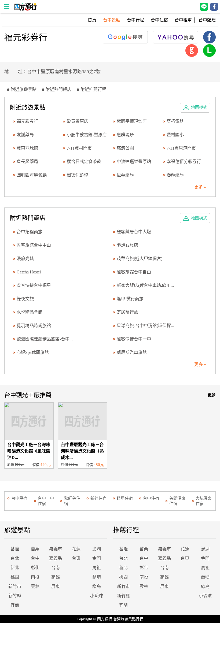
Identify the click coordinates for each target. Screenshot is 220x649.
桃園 (14, 577)
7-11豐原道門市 (181, 148)
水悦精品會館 (29, 312)
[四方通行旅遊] (25, 9)
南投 (35, 577)
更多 (212, 395)
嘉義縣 (55, 558)
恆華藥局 (125, 175)
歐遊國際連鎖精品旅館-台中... (45, 339)
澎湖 (96, 549)
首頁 (92, 20)
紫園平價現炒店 (132, 121)
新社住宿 (98, 498)
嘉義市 (55, 549)
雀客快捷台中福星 (34, 285)
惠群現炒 (125, 134)
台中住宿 (159, 20)
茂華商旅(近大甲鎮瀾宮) (139, 258)
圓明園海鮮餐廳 (32, 175)
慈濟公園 (125, 148)
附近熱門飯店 (58, 89)
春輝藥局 (175, 175)
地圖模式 (199, 107)
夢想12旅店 (127, 245)
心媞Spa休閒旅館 (33, 352)
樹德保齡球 (77, 175)
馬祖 (96, 567)
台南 (55, 567)
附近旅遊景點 (23, 89)
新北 (14, 567)
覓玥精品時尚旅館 (34, 325)
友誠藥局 (25, 134)
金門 (96, 558)
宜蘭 (14, 605)
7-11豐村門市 (79, 148)
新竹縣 (14, 596)
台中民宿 (19, 498)
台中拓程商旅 (29, 231)
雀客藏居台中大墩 (134, 231)
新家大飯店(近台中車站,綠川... (145, 285)
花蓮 (76, 549)
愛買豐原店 (77, 121)
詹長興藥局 (27, 161)
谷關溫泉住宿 (177, 501)
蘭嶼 (96, 577)
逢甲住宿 (125, 498)
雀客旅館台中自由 (134, 272)
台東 (76, 558)
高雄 (55, 577)
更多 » (200, 187)
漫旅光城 (25, 258)
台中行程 (135, 20)
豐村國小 (175, 134)
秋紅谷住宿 (72, 501)
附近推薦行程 (93, 89)
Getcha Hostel (29, 272)
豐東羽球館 (27, 148)
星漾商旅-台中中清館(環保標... (145, 325)
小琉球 (96, 596)
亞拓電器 (175, 121)
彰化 (35, 567)
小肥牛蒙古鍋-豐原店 (87, 134)
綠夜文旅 (25, 298)
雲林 (35, 586)
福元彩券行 (27, 121)
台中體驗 (207, 20)
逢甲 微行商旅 (130, 298)
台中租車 (183, 20)
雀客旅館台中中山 (34, 245)
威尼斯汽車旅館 (132, 352)
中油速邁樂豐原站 (134, 161)
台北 (14, 558)
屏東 (55, 586)
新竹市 (14, 586)
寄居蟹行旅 (127, 312)
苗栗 (35, 549)
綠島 (96, 586)
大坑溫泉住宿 (204, 501)
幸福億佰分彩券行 (184, 161)
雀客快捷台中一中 (134, 339)
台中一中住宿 (46, 501)
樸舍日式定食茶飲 (84, 161)
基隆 (14, 549)
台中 (35, 558)
